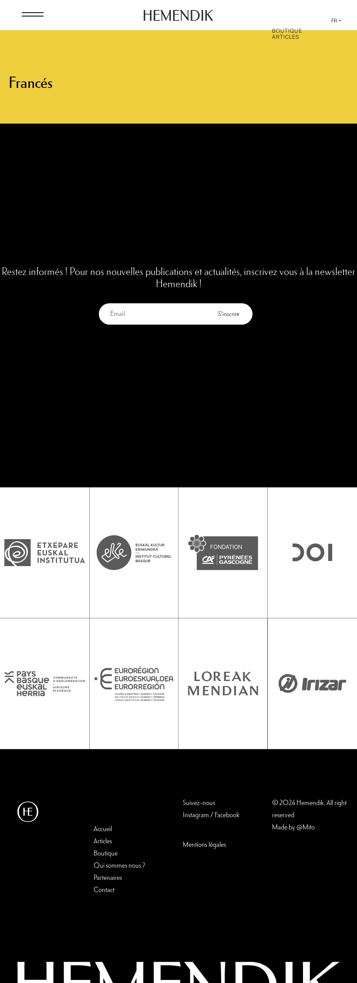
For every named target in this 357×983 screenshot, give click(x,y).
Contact (104, 890)
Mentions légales (204, 845)
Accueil (103, 829)
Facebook (227, 815)
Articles (285, 37)
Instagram (196, 815)
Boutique (287, 31)
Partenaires (108, 878)
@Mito (305, 827)
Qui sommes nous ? (119, 865)
